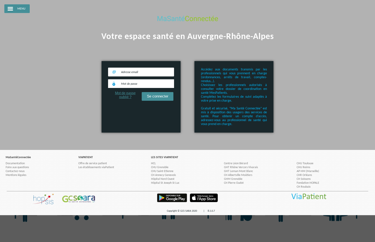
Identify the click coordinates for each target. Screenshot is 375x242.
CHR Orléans (304, 175)
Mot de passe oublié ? (125, 95)
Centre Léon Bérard (236, 163)
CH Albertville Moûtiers (238, 175)
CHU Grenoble (159, 167)
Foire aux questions (17, 167)
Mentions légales (16, 175)
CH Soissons (304, 179)
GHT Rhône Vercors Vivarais (241, 167)
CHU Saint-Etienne (162, 171)
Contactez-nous (15, 171)
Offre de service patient (92, 163)
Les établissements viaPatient (96, 167)
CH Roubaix (304, 186)
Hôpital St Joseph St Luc (165, 183)
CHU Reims (303, 167)
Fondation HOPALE (308, 183)
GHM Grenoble (233, 179)
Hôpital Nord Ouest (162, 179)
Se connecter (157, 96)
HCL (153, 163)
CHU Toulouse (305, 163)
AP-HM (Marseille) (308, 171)
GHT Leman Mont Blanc (238, 171)
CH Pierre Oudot (234, 183)
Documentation (15, 163)
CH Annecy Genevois (163, 175)
